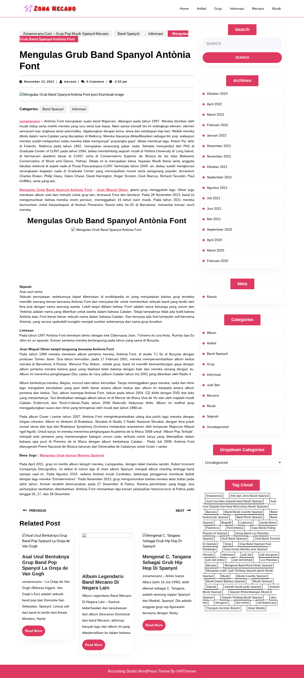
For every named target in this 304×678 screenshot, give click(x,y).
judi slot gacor (269, 554)
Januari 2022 (217, 135)
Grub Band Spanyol (234, 538)
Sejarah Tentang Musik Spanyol (241, 597)
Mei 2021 (214, 219)
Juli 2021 (213, 198)
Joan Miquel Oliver (112, 190)
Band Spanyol (128, 34)
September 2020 (219, 229)
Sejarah (212, 416)
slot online (242, 602)
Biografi (226, 522)
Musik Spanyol (262, 581)
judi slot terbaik (242, 560)
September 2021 (219, 177)
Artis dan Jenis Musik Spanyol (249, 496)
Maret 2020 (215, 250)
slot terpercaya (266, 602)
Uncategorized (218, 427)
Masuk (212, 297)
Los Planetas (269, 560)
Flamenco (212, 528)
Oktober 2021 (217, 167)
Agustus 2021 (217, 188)
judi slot (247, 554)
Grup (218, 8)
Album (211, 333)
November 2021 (219, 156)
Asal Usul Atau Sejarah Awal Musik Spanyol (234, 501)
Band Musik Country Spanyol (243, 512)
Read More (35, 632)
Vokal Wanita (256, 608)
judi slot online (215, 560)
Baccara (211, 512)
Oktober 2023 (217, 93)
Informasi (237, 8)
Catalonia (245, 522)
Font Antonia (235, 528)
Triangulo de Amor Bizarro (223, 608)
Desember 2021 (219, 146)
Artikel (201, 8)
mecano (70, 81)
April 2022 (214, 104)
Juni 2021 (214, 208)
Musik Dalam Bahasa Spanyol (225, 581)
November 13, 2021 (39, 81)
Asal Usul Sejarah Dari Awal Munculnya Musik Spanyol (239, 504)
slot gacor (221, 602)
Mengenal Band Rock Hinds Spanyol (248, 565)
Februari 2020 (217, 261)
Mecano (258, 8)
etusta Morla (268, 522)
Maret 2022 (215, 114)
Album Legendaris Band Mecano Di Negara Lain (103, 582)
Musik (276, 8)
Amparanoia (214, 496)
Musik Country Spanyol (252, 576)
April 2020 (214, 240)
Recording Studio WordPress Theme (139, 671)
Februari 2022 (217, 125)
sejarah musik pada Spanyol (242, 586)
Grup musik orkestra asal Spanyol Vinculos (235, 552)
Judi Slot (213, 385)
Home (184, 8)
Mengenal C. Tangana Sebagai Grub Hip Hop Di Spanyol (166, 562)
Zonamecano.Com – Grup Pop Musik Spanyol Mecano (65, 34)
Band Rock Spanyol (249, 517)
